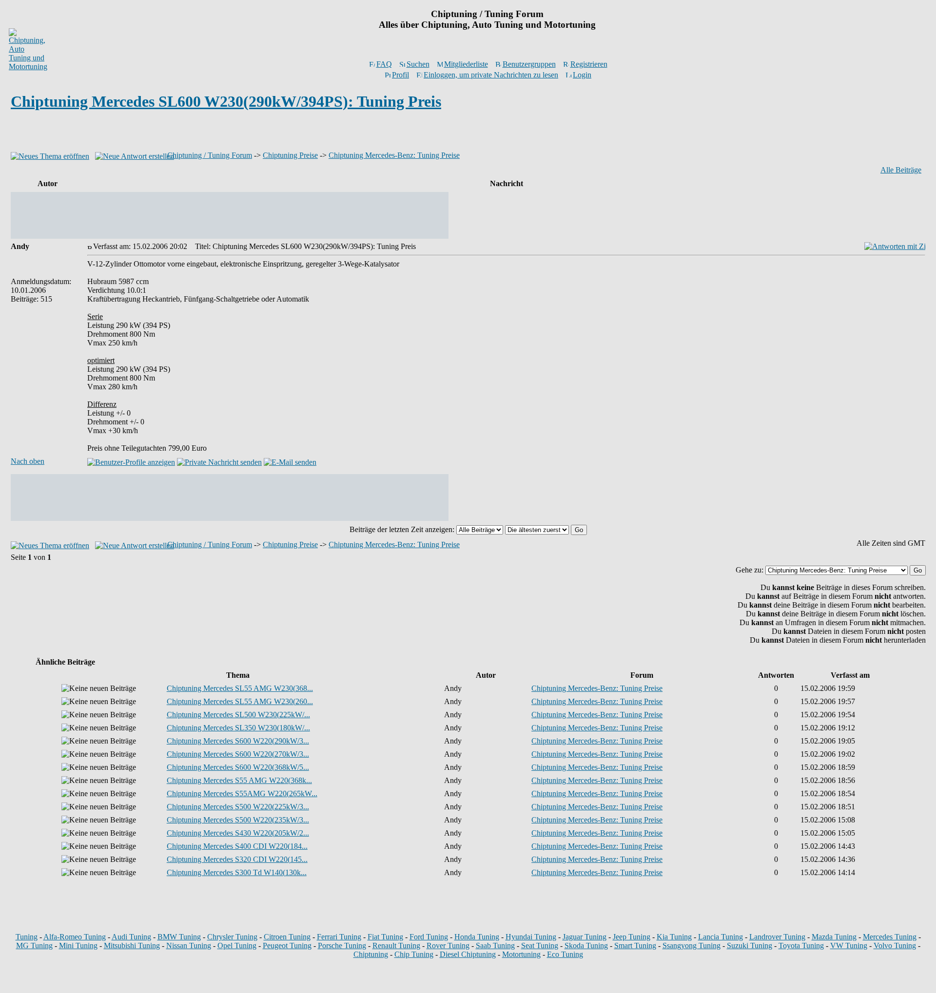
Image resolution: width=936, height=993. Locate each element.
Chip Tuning (413, 954)
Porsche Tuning (342, 945)
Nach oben (27, 461)
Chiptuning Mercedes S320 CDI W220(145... (237, 859)
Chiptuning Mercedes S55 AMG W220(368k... (239, 780)
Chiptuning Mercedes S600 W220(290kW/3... (238, 741)
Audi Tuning (131, 937)
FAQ (384, 64)
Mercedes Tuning (889, 937)
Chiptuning (370, 954)
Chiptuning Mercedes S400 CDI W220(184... (237, 846)
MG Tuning (34, 945)
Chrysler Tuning (232, 937)
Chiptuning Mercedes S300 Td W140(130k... (237, 872)
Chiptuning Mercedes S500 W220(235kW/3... (238, 820)
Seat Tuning (539, 945)
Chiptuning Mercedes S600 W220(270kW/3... (238, 754)
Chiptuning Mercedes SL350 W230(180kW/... (238, 728)
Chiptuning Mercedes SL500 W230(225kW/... (238, 714)
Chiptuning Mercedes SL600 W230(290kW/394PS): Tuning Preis (226, 101)
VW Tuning (848, 945)
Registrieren (588, 64)
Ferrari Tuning (339, 937)
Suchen (418, 64)
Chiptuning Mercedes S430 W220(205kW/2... (238, 833)
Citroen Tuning (287, 937)
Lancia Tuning (720, 937)
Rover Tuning (448, 945)
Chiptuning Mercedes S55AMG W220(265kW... (242, 793)
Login (582, 75)
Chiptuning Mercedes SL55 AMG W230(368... (240, 688)
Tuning (27, 937)
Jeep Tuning (631, 937)
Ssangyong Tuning (692, 945)
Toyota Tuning (801, 945)
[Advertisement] (468, 133)
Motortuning (521, 954)
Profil (400, 75)
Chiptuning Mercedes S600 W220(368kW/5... (238, 767)
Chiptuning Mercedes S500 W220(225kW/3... (238, 806)
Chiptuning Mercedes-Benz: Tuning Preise (394, 155)
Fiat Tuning (385, 937)
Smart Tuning (635, 945)
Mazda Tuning (834, 937)
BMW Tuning (179, 937)
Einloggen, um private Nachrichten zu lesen (491, 75)
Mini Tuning (78, 945)
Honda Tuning (476, 937)
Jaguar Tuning (584, 937)
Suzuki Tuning (749, 945)
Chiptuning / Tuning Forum (209, 155)
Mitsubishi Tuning (132, 945)
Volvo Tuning (895, 945)
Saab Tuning (495, 945)
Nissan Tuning (188, 945)
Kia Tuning (674, 937)
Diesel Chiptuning (468, 954)
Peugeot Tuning (287, 945)
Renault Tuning (396, 945)
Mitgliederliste (466, 64)
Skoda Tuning (586, 945)
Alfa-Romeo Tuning (74, 937)
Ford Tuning (429, 937)
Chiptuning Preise (290, 155)
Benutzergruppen (529, 64)
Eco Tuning (565, 954)
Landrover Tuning (777, 937)
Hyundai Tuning (531, 937)
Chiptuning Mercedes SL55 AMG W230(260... (240, 701)
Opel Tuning (236, 945)
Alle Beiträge (900, 170)
